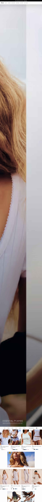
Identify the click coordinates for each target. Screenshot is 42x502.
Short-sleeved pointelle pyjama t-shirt (4, 447)
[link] (6, 2)
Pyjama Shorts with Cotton (36, 446)
